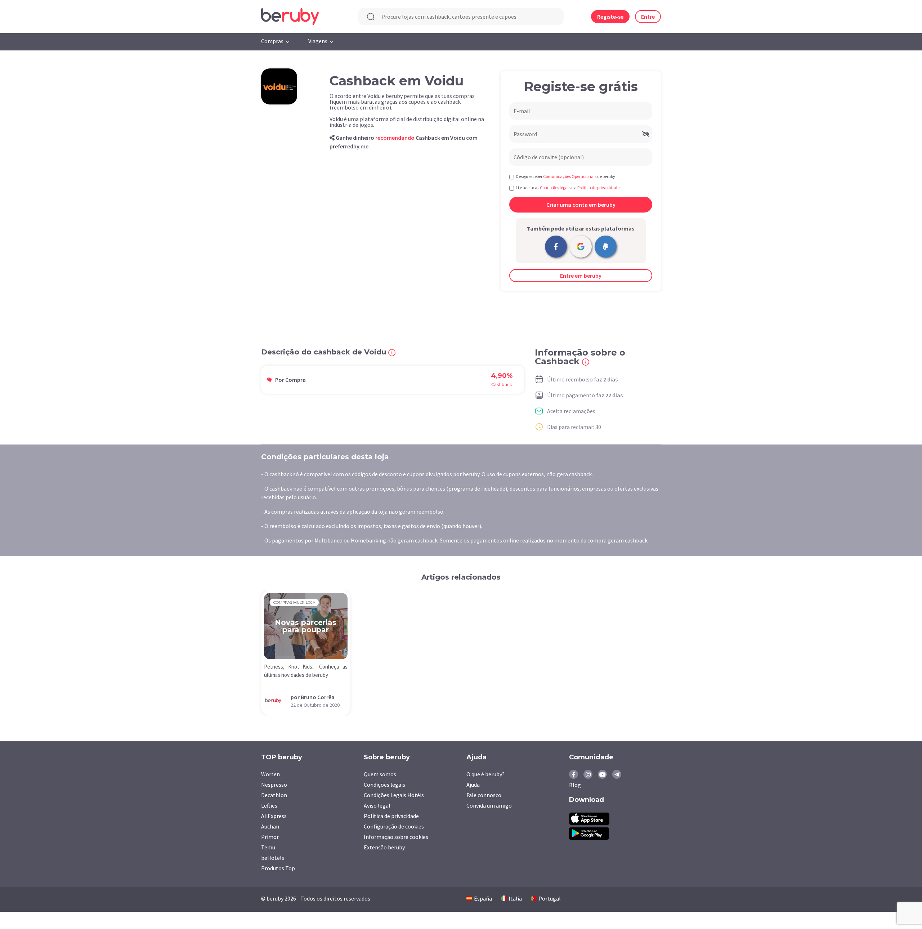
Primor (270, 836)
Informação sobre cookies (396, 836)
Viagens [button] (317, 41)
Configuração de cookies (394, 826)
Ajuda (473, 784)
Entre (648, 16)
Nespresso (274, 784)
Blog (575, 785)
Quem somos (380, 774)
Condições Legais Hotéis (394, 795)
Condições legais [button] (555, 187)
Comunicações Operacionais (569, 176)
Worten (270, 774)
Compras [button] (272, 41)
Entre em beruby (580, 275)
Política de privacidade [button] (598, 187)
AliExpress (274, 815)
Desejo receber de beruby (565, 176)
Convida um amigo (489, 805)
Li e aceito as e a (567, 187)
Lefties (269, 805)
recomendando (395, 137)
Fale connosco (483, 795)
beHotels (272, 857)
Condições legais (384, 784)
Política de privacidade (391, 815)
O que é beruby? (485, 774)
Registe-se (610, 16)
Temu (268, 847)
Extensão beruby (384, 847)
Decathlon (274, 795)
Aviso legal (377, 805)
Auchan (270, 826)
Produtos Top (278, 868)
